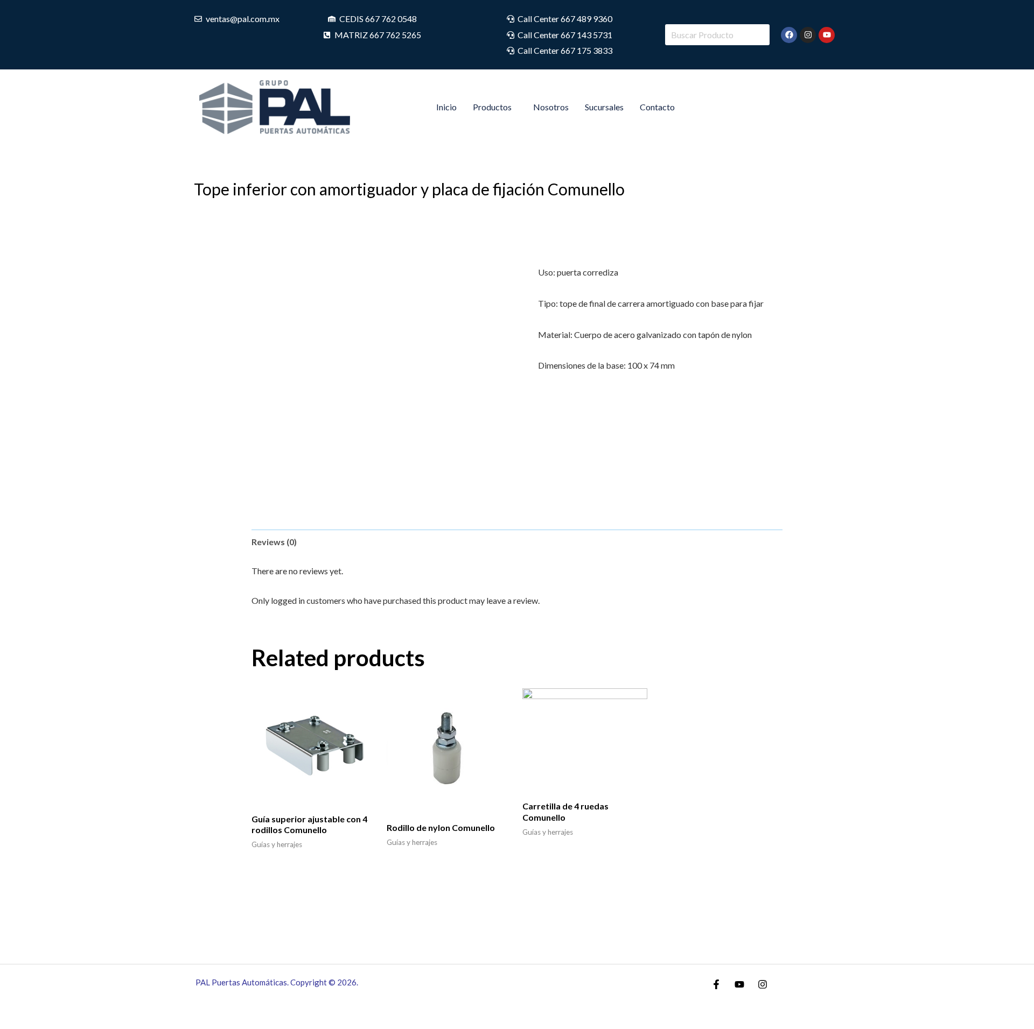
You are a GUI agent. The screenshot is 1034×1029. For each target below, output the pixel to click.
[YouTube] (739, 984)
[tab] (274, 542)
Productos (492, 107)
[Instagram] (762, 984)
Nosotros (551, 107)
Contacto (657, 107)
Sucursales (604, 107)
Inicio (446, 107)
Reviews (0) (274, 542)
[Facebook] (716, 984)
